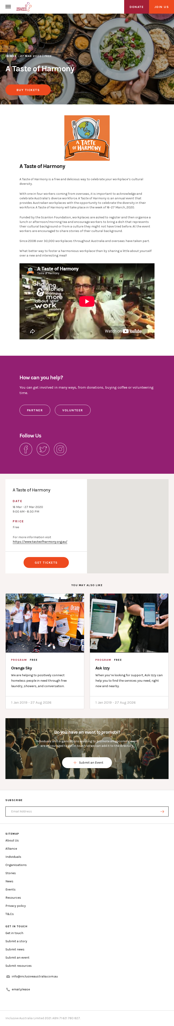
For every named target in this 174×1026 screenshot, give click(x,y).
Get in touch (14, 933)
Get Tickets (46, 563)
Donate (137, 7)
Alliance (11, 849)
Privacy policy (15, 906)
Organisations (16, 865)
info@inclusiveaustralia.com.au (35, 976)
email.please (21, 989)
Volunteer (72, 410)
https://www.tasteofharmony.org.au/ (40, 542)
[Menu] (8, 6)
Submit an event (17, 957)
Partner (35, 410)
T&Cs (9, 914)
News (9, 881)
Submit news (14, 949)
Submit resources (18, 966)
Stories (10, 873)
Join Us (161, 7)
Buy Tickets (28, 90)
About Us (12, 840)
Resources (13, 898)
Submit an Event (91, 763)
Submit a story (16, 941)
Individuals (13, 857)
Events (10, 889)
